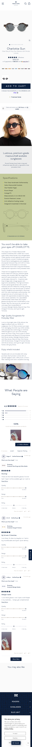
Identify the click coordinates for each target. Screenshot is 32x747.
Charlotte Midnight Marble (13, 587)
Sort (12, 451)
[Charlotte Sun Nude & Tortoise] (19, 68)
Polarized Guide (16, 97)
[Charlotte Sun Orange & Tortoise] (9, 68)
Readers (15, 702)
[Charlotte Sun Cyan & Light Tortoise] (12, 68)
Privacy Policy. (8, 729)
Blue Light (15, 712)
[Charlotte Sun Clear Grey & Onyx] (22, 68)
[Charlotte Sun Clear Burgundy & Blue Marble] (25, 68)
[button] (16, 57)
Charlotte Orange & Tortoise (14, 528)
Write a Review (24, 445)
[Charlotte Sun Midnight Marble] (16, 68)
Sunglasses (15, 707)
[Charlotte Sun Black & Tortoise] (6, 68)
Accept (15, 733)
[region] (16, 435)
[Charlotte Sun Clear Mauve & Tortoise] (28, 68)
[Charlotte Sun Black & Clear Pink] (3, 68)
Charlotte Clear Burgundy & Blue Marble (17, 466)
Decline (15, 738)
